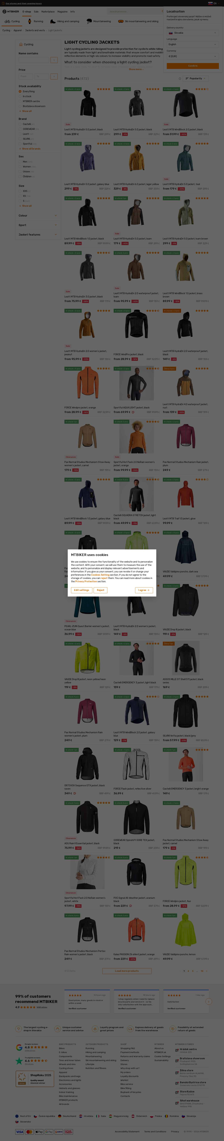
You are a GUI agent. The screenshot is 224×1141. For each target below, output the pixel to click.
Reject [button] (100, 590)
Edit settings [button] (81, 590)
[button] (104, 578)
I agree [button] (144, 590)
